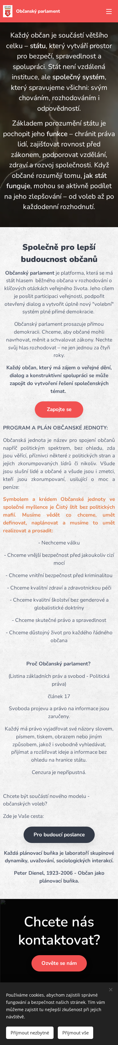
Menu (109, 11)
